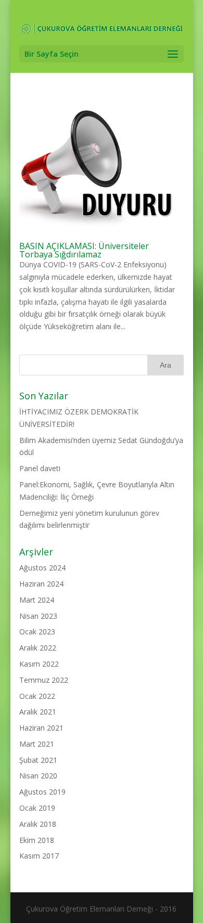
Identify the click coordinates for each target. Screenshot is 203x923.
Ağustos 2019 (42, 792)
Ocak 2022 (37, 696)
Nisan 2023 (38, 616)
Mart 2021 (36, 744)
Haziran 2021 (41, 728)
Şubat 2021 (38, 760)
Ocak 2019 (37, 808)
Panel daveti (39, 468)
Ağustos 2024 (42, 568)
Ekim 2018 (36, 840)
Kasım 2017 (39, 856)
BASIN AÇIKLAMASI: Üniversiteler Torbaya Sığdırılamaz (84, 250)
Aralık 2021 (37, 712)
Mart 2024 (36, 600)
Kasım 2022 (39, 664)
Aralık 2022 (37, 648)
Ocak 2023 (37, 631)
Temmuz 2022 (43, 680)
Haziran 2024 (41, 584)
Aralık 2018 (37, 824)
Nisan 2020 (38, 776)
